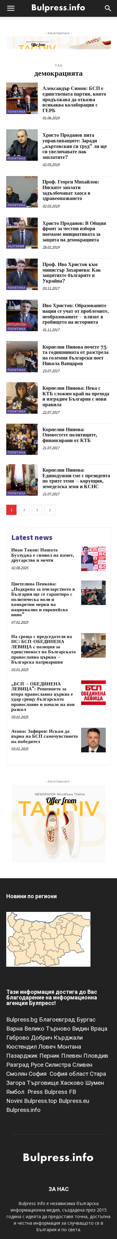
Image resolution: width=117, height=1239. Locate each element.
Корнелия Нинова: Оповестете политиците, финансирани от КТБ (69, 435)
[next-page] (50, 510)
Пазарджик (22, 1055)
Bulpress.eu (74, 1100)
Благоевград (57, 1019)
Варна (15, 1028)
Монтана (69, 1046)
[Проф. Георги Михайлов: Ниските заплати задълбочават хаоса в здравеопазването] (22, 191)
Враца (98, 1028)
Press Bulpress (47, 1091)
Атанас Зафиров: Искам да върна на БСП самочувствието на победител (44, 736)
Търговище (43, 1082)
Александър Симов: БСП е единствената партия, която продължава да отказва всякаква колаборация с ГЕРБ (74, 99)
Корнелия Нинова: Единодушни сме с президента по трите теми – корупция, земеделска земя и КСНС (76, 478)
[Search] (108, 8)
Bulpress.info (24, 1109)
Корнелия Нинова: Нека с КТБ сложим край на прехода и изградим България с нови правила (75, 396)
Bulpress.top (41, 1100)
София (38, 1073)
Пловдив (95, 1055)
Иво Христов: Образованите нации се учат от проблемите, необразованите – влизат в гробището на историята (75, 314)
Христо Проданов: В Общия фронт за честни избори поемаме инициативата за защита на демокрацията (74, 231)
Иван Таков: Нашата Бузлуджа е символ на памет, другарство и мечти (42, 555)
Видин (81, 1028)
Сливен (82, 1064)
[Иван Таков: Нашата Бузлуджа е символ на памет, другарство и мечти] (93, 558)
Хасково (72, 1082)
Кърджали (68, 1037)
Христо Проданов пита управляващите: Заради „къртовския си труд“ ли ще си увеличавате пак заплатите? (74, 146)
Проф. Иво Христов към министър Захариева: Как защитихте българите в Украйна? (71, 272)
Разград (18, 1064)
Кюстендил (22, 1046)
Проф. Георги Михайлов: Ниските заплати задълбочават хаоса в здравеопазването (70, 190)
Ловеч (47, 1046)
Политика (16, 112)
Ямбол (16, 1091)
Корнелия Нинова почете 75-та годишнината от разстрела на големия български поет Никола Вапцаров (75, 355)
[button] (11, 8)
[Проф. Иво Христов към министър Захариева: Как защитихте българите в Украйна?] (22, 274)
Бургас (85, 1019)
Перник (50, 1055)
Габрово (18, 1037)
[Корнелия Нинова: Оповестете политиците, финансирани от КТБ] (22, 439)
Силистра (58, 1064)
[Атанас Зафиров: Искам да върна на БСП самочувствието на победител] (93, 740)
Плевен (72, 1055)
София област (70, 1073)
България (15, 246)
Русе (38, 1064)
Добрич (42, 1037)
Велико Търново (48, 1028)
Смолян (17, 1073)
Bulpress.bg (22, 1019)
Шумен (94, 1082)
